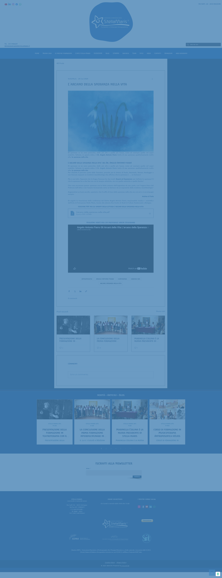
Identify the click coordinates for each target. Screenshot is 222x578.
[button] (145, 257)
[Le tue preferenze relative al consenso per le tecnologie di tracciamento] (218, 574)
